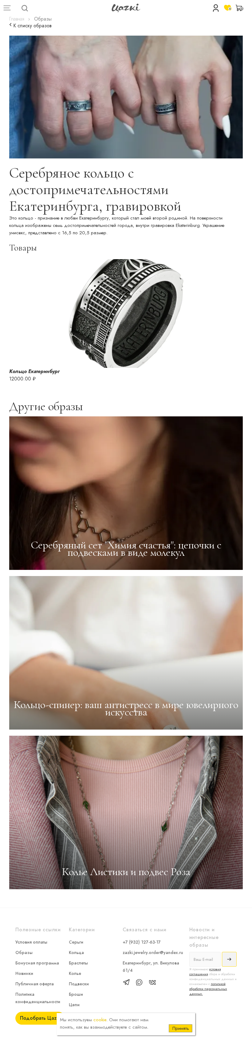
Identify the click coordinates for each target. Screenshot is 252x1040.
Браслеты (78, 963)
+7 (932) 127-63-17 (142, 942)
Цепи (74, 1005)
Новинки (24, 973)
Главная (16, 19)
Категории (82, 929)
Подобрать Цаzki (40, 1018)
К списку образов (32, 25)
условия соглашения (205, 971)
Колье (75, 973)
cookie (99, 1019)
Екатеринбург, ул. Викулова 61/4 (151, 966)
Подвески (79, 984)
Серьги (76, 942)
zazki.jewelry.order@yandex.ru (153, 952)
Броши (76, 994)
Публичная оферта (34, 984)
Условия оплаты (31, 942)
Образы (24, 952)
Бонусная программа (37, 963)
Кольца (76, 952)
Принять (180, 1028)
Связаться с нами (145, 929)
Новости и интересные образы (204, 937)
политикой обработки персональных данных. (208, 988)
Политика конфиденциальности (37, 998)
